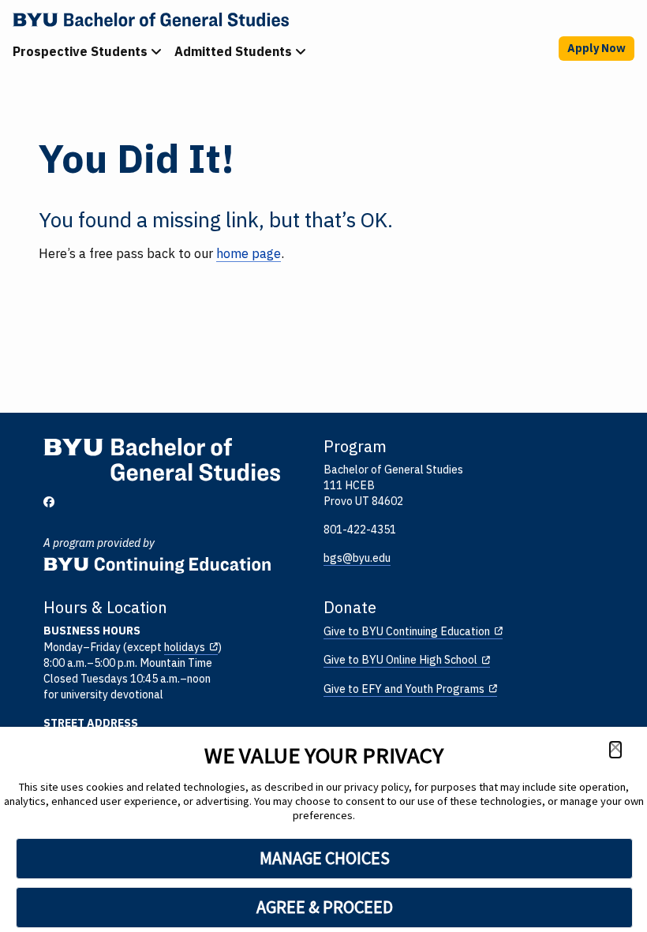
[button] (615, 750)
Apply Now (596, 48)
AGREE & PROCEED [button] (324, 907)
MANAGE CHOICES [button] (325, 858)
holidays (184, 647)
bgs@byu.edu (357, 558)
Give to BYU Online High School (400, 660)
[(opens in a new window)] (48, 502)
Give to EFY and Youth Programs (404, 689)
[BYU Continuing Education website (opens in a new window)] (157, 559)
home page (248, 253)
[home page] (327, 20)
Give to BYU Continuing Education (407, 631)
